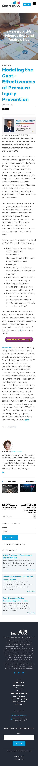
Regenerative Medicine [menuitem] (19, 693)
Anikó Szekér (16, 452)
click (21, 330)
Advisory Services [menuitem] (19, 685)
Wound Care (12, 427)
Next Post (30, 482)
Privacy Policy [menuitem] (19, 756)
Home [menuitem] (19, 680)
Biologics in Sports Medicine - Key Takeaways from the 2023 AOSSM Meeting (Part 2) (28, 508)
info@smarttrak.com (20, 715)
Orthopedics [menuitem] (19, 688)
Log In (26, 4)
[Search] (34, 516)
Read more (31, 570)
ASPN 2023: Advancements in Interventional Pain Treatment (9, 507)
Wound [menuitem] (19, 690)
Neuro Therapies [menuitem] (19, 696)
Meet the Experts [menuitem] (19, 701)
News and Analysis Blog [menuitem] (19, 699)
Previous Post (9, 482)
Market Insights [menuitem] (19, 682)
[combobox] (17, 516)
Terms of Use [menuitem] (19, 759)
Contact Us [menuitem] (19, 704)
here (27, 420)
